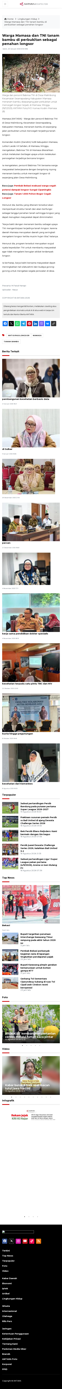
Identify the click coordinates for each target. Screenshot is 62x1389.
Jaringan (7, 1328)
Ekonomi (7, 1283)
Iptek (5, 1288)
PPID (4, 1369)
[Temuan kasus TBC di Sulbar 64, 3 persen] (26, 568)
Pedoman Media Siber (14, 1349)
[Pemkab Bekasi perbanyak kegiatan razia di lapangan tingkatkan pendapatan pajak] (10, 955)
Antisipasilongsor (18, 335)
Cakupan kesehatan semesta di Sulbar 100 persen (27, 541)
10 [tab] (50, 1097)
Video (6, 1049)
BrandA (6, 1354)
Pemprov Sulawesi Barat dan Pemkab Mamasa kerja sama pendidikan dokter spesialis (29, 632)
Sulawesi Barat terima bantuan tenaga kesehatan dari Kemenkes (24, 782)
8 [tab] (41, 1097)
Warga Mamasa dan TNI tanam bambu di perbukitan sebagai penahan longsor (25, 23)
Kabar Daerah (9, 1278)
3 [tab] (31, 1045)
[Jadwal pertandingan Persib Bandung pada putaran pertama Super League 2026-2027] (10, 807)
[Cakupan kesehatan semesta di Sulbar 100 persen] (31, 521)
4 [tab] (35, 1045)
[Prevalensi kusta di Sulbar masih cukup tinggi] (28, 476)
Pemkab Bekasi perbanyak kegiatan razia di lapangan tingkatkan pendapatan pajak (36, 954)
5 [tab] (39, 1045)
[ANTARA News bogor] (33, 4)
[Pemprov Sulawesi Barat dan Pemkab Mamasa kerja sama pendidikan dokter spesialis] (31, 612)
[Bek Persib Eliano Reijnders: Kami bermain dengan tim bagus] (10, 835)
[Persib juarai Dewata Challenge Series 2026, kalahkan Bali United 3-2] (10, 849)
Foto (5, 997)
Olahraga (7, 1316)
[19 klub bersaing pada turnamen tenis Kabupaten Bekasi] (31, 904)
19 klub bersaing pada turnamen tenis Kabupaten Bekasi (31, 924)
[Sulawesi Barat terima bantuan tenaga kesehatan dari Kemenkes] (31, 762)
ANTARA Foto (9, 1359)
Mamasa (37, 335)
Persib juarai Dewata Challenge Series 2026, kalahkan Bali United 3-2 (38, 848)
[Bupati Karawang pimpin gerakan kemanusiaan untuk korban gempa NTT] (10, 969)
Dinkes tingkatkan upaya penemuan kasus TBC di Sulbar (29, 447)
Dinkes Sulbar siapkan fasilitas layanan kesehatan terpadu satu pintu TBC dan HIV (27, 682)
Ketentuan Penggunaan (15, 1333)
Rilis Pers (7, 1321)
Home (10, 19)
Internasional (9, 1311)
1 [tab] (22, 1045)
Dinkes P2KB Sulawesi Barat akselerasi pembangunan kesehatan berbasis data (25, 397)
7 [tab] (37, 1097)
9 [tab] (46, 1097)
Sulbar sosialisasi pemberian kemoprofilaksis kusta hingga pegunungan (28, 732)
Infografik (8, 1100)
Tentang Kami (10, 1344)
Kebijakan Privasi (11, 1339)
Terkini (6, 1250)
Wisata (6, 1306)
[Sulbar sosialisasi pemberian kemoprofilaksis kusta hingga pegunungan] (31, 712)
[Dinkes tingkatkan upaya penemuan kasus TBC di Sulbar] (31, 428)
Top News (8, 877)
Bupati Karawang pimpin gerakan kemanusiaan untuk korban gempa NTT (38, 968)
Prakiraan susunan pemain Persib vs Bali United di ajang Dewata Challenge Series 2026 (38, 820)
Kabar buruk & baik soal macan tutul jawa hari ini (27, 1086)
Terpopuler (9, 794)
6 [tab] (33, 1097)
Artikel (6, 1293)
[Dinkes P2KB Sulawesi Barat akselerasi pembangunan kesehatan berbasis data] (31, 377)
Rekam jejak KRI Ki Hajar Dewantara (23, 1206)
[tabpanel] (31, 1024)
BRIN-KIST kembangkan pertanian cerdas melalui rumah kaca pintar (30, 1035)
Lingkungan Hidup (27, 19)
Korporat (7, 1364)
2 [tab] (26, 1045)
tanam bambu (11, 342)
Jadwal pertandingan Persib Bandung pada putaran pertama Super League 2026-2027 (38, 806)
